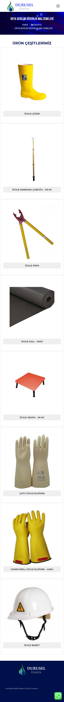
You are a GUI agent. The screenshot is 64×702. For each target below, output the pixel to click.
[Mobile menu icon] (58, 6)
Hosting (8, 688)
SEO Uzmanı (32, 688)
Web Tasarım (19, 688)
